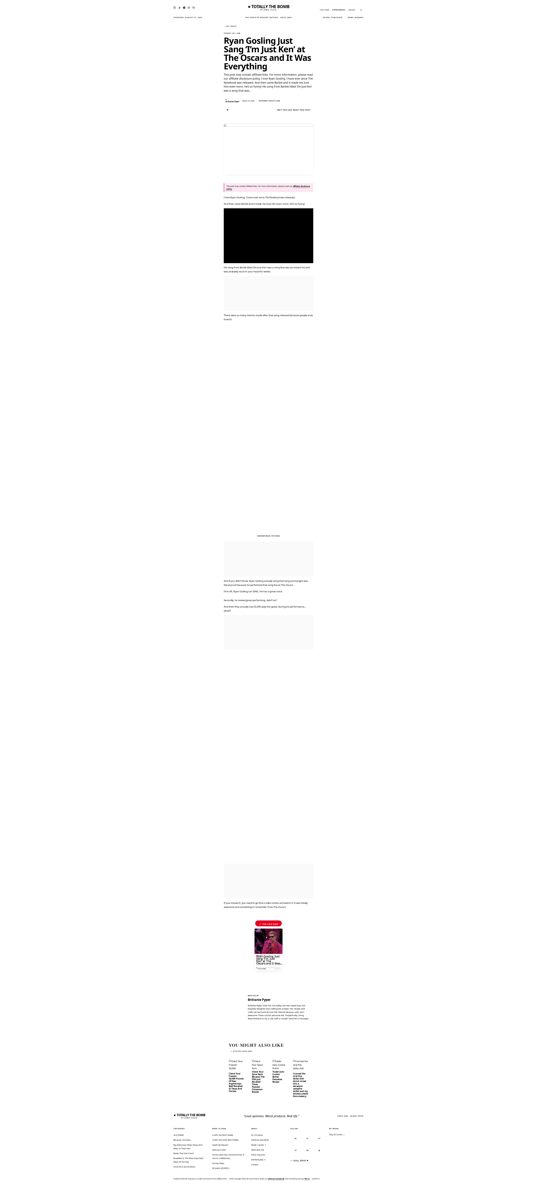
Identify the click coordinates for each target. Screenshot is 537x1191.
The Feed (324, 10)
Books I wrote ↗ (258, 1145)
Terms (491, 1187)
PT (319, 1138)
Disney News (218, 1163)
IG (296, 1138)
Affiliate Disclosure (507, 1187)
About (351, 10)
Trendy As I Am (232, 33)
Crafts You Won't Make (222, 1135)
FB (307, 1150)
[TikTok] (179, 8)
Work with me (257, 1149)
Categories (338, 10)
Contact (254, 1164)
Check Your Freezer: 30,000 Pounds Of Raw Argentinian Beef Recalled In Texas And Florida (236, 1082)
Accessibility (527, 1187)
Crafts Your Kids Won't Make (225, 1140)
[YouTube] (189, 7)
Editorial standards (260, 1140)
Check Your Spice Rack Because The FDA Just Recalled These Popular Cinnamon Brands (258, 1081)
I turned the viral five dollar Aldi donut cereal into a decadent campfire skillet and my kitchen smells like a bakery (300, 1085)
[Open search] (361, 9)
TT (307, 1138)
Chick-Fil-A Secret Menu (184, 1166)
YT (296, 1150)
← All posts (230, 26)
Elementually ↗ (258, 1159)
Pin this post (269, 924)
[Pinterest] (184, 8)
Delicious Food (219, 1149)
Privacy (482, 1187)
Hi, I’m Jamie (257, 1135)
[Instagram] (174, 7)
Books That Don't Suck (183, 1153)
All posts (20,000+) (220, 1168)
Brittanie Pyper (259, 999)
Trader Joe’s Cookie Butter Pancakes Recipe (278, 1076)
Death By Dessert (220, 1145)
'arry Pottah (178, 1135)
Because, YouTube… (182, 1140)
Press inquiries (258, 1154)
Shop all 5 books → (337, 1134)
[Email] (193, 7)
